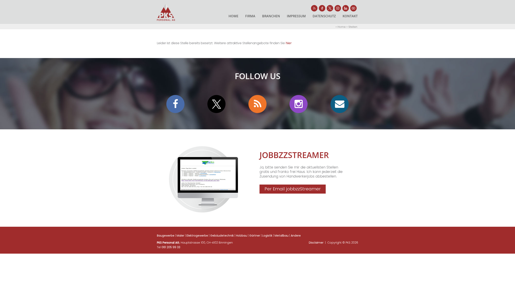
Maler (180, 236)
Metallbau (281, 236)
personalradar (314, 8)
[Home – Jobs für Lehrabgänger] (166, 12)
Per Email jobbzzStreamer (293, 189)
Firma (250, 16)
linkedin (345, 8)
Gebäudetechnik (222, 236)
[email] (203, 179)
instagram (338, 8)
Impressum (296, 16)
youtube (353, 8)
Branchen (271, 16)
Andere (296, 236)
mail (340, 104)
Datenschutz (324, 16)
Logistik (267, 236)
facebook (322, 8)
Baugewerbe (165, 236)
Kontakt (350, 16)
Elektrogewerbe (197, 236)
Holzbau (241, 236)
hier (289, 43)
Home (233, 16)
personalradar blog (257, 104)
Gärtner (254, 236)
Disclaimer (316, 243)
